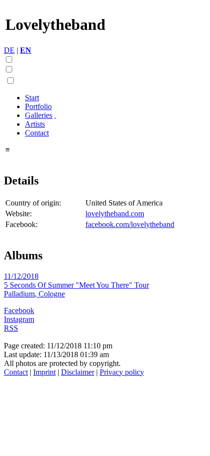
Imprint (44, 372)
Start (32, 97)
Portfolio (38, 106)
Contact (37, 133)
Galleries (38, 115)
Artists (35, 124)
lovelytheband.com (114, 213)
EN (25, 50)
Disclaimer (77, 372)
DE (9, 50)
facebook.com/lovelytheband (129, 224)
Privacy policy (122, 372)
